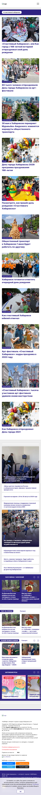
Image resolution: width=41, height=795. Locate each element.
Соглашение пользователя (9, 749)
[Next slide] (38, 577)
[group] (11, 624)
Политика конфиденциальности (10, 747)
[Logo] (10, 4)
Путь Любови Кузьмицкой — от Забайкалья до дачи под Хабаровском (18, 568)
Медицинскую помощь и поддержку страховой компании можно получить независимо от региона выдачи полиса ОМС (20, 505)
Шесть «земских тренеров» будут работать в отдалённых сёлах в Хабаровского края (19, 560)
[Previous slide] (34, 577)
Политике (36, 784)
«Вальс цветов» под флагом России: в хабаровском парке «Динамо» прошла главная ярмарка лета (20, 488)
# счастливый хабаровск (11, 12)
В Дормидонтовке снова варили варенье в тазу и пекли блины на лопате (19, 551)
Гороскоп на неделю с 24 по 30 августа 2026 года (20, 496)
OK (20, 791)
